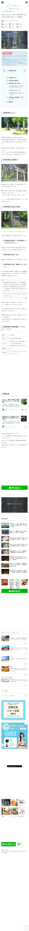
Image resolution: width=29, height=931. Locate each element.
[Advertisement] (14, 467)
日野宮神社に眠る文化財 (14, 83)
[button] (24, 70)
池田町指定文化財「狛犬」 (15, 90)
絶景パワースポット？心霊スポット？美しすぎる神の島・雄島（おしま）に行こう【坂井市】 (18, 649)
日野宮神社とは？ (13, 77)
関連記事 (11, 101)
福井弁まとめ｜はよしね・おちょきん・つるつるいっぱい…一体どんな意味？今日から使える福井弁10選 (18, 680)
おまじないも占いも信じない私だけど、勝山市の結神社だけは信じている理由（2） (18, 538)
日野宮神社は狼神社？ (14, 80)
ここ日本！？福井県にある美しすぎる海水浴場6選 (18, 659)
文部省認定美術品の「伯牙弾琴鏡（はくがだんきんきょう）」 (16, 87)
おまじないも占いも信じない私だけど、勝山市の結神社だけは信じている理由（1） (18, 545)
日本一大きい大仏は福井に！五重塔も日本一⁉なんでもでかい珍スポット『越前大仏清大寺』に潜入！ (18, 565)
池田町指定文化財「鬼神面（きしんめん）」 (16, 93)
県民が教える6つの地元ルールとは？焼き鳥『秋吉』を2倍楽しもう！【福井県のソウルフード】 (18, 669)
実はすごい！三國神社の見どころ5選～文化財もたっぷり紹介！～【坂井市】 (18, 532)
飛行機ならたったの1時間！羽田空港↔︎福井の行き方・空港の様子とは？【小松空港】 (18, 638)
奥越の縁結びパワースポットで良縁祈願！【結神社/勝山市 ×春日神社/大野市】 (18, 551)
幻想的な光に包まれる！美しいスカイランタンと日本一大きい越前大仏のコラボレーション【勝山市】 (18, 558)
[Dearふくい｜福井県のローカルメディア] (14, 5)
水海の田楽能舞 (22, 273)
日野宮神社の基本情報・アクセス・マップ (16, 98)
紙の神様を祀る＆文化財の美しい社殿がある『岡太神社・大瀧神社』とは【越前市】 (18, 571)
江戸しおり (6, 20)
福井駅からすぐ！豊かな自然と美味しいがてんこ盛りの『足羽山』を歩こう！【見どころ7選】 (18, 525)
